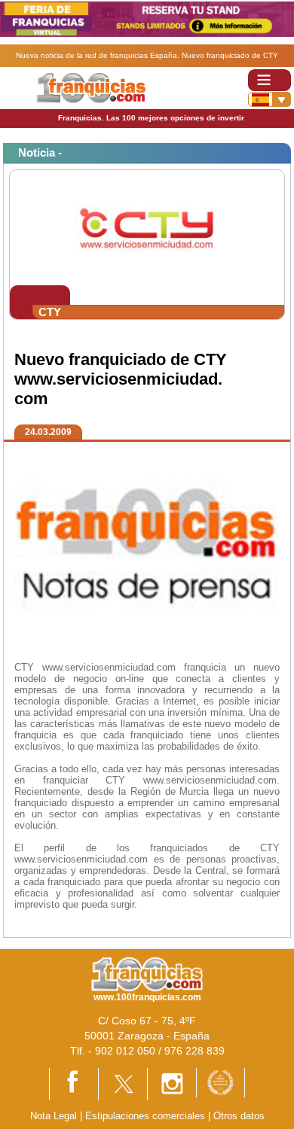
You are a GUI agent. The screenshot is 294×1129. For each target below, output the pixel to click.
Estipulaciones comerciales (146, 1115)
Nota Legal (53, 1115)
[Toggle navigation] (269, 80)
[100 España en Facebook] (73, 1082)
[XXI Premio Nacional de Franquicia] (220, 1082)
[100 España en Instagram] (171, 1083)
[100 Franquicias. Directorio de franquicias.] (91, 87)
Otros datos (239, 1115)
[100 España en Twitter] (122, 1083)
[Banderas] (269, 99)
